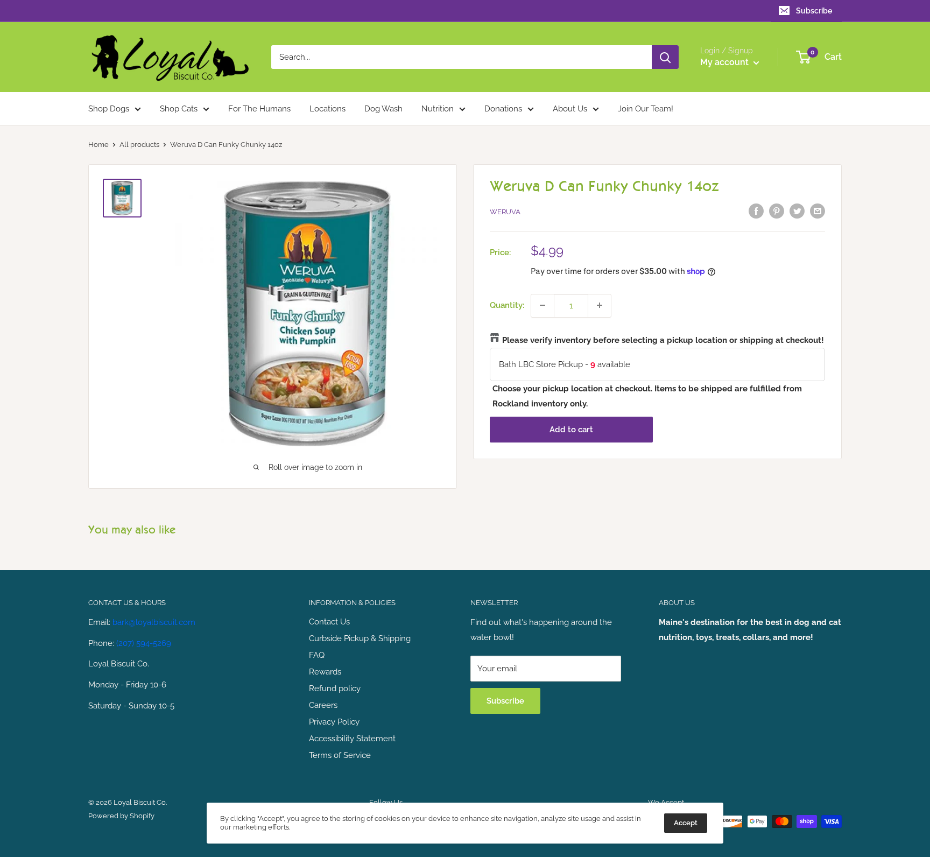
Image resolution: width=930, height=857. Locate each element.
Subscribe (814, 10)
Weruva (505, 212)
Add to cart (571, 429)
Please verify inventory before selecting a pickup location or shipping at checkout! (663, 340)
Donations (503, 109)
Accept (686, 823)
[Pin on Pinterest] (776, 211)
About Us (570, 109)
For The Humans (259, 109)
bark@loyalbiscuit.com (153, 622)
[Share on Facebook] (756, 211)
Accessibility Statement (352, 738)
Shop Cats (179, 109)
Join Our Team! (645, 109)
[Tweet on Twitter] (797, 211)
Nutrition (437, 109)
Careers (323, 705)
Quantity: (507, 305)
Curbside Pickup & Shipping (360, 638)
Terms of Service (340, 755)
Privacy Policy (334, 722)
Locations (327, 109)
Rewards (325, 672)
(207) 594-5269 (143, 643)
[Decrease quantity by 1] (542, 305)
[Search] (665, 57)
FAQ (317, 655)
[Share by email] (817, 211)
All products (139, 145)
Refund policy (335, 688)
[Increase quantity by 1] (599, 305)
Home (98, 145)
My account (725, 62)
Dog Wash (383, 109)
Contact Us (329, 622)
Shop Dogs (108, 109)
